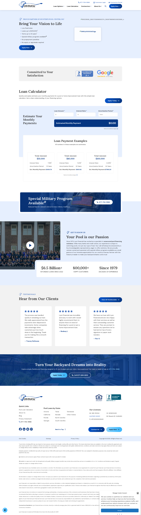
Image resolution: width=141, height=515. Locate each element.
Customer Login (100, 2)
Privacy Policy (75, 438)
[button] (138, 493)
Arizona (46, 412)
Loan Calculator (72, 6)
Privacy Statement (25, 419)
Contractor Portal (116, 2)
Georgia (46, 421)
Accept (120, 510)
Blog (20, 416)
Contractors (85, 6)
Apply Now (114, 6)
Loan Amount (59, 111)
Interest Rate (81, 111)
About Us (97, 6)
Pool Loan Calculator (26, 410)
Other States (71, 415)
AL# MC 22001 (94, 416)
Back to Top (59, 429)
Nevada (57, 415)
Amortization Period (106, 111)
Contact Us (95, 429)
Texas (57, 412)
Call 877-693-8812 (81, 375)
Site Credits (22, 438)
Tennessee (70, 412)
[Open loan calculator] (4, 510)
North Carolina (60, 418)
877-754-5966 (85, 2)
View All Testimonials (109, 300)
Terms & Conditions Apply (110, 128)
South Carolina (60, 421)
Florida (46, 418)
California (47, 415)
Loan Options (58, 6)
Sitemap (48, 438)
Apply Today (112, 101)
